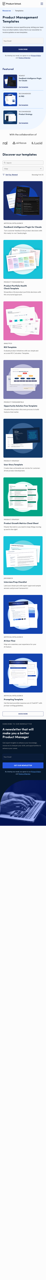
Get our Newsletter (23, 765)
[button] (23, 87)
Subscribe (23, 49)
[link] (36, 55)
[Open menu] (41, 3)
